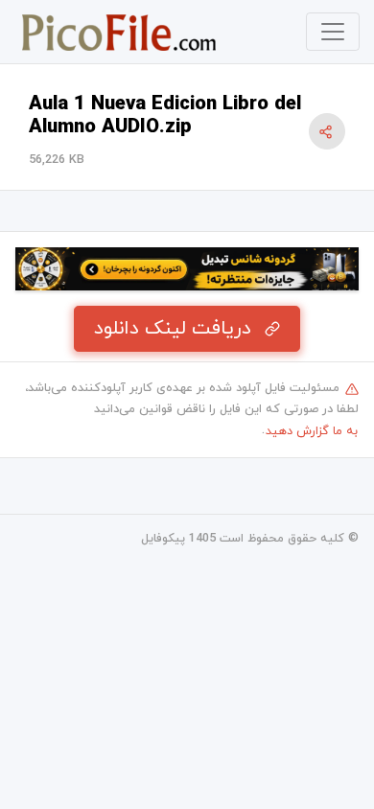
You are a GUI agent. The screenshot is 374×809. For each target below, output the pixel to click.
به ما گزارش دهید (312, 431)
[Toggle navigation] (333, 31)
